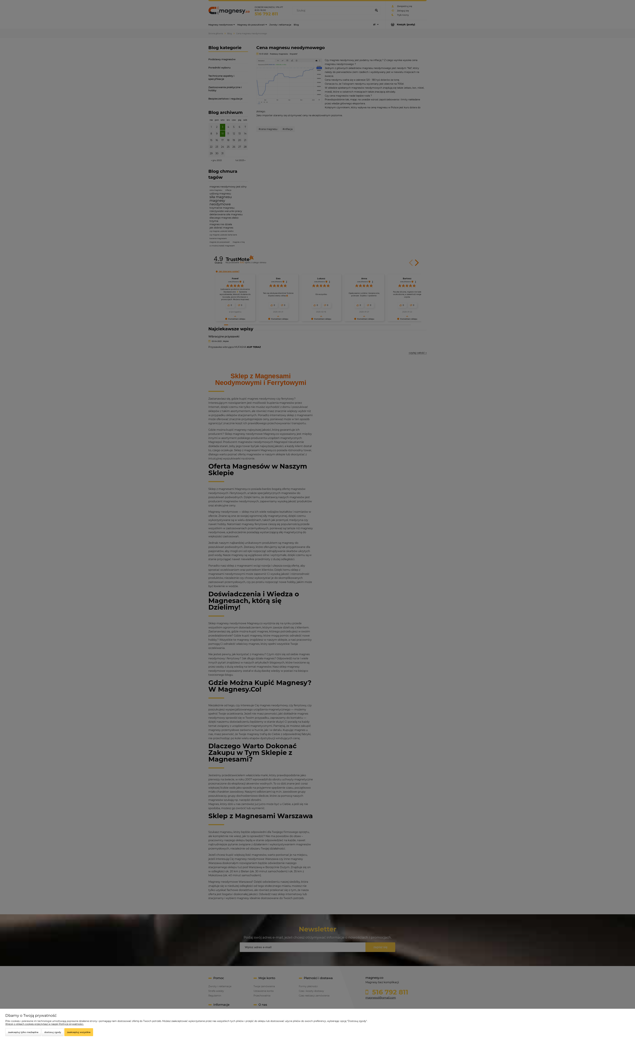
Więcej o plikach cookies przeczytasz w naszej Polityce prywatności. (44, 1024)
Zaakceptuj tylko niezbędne (23, 1032)
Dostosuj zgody (52, 1032)
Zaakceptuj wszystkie (78, 1032)
